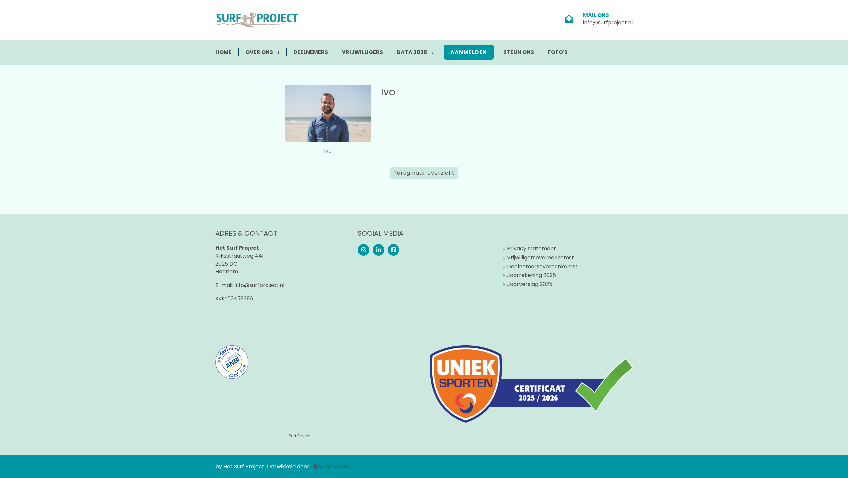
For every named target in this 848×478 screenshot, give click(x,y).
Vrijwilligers (362, 52)
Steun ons (519, 52)
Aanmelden (468, 52)
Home (223, 52)
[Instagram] (363, 250)
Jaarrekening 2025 (531, 275)
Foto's (558, 52)
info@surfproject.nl (608, 22)
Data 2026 (412, 52)
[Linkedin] (378, 250)
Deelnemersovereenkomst (542, 266)
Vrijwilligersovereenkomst (540, 257)
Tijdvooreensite (330, 466)
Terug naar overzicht (424, 173)
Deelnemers (310, 52)
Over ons (259, 52)
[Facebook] (393, 250)
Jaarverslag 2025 (529, 284)
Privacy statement (531, 248)
